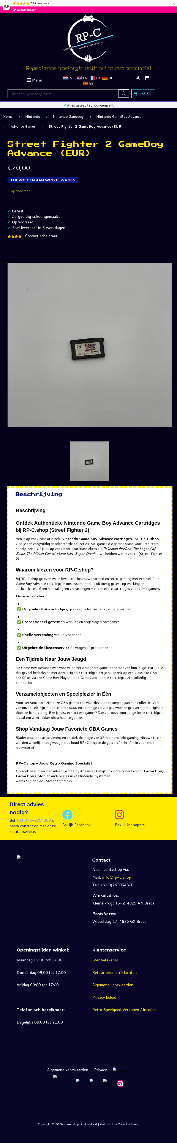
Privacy (100, 1069)
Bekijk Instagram (130, 824)
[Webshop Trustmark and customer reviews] (120, 1083)
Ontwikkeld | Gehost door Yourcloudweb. (109, 1124)
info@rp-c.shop (116, 877)
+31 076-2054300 (33, 820)
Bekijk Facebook (76, 824)
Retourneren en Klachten (114, 972)
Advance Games (23, 126)
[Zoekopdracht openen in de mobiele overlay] (68, 93)
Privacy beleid (104, 997)
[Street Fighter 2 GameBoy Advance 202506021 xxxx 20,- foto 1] (90, 461)
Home (8, 116)
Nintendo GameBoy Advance (118, 116)
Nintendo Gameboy (68, 116)
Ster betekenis (105, 960)
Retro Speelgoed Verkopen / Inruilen (124, 1009)
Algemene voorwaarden (112, 985)
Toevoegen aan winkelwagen (43, 179)
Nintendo (32, 116)
